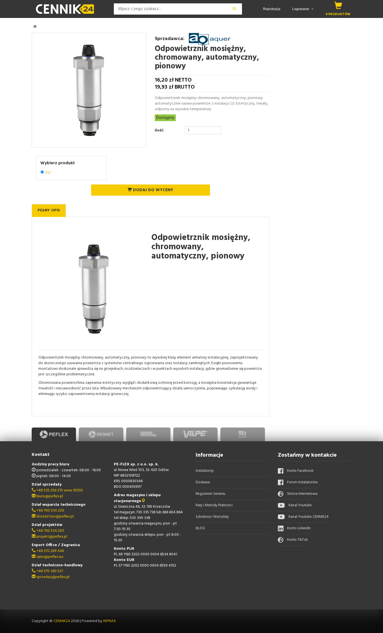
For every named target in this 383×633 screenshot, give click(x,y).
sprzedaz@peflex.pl (53, 577)
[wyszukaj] (234, 9)
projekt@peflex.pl (51, 536)
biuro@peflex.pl (49, 496)
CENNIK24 (62, 621)
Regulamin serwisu (210, 494)
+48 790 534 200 (50, 510)
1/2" (48, 173)
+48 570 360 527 (49, 571)
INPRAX (109, 621)
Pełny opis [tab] (49, 210)
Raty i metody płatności (214, 505)
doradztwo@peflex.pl (55, 516)
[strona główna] (35, 26)
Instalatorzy (205, 471)
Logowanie (301, 9)
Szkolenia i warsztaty (212, 517)
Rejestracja (271, 9)
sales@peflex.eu (49, 557)
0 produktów (338, 14)
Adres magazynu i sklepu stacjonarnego (137, 498)
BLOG (200, 528)
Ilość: (159, 130)
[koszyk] (338, 5)
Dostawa (203, 482)
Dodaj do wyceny (152, 190)
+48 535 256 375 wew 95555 (59, 490)
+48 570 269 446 (50, 551)
